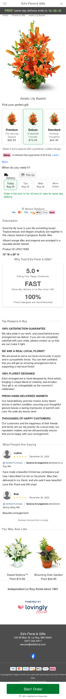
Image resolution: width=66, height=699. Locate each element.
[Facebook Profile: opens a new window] (33, 656)
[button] (58, 691)
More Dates (55, 185)
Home (5, 15)
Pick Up (30, 175)
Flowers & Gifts (18, 15)
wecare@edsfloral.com (33, 644)
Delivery (10, 177)
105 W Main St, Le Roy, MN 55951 (33, 637)
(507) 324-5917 (33, 641)
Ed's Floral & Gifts (33, 3)
